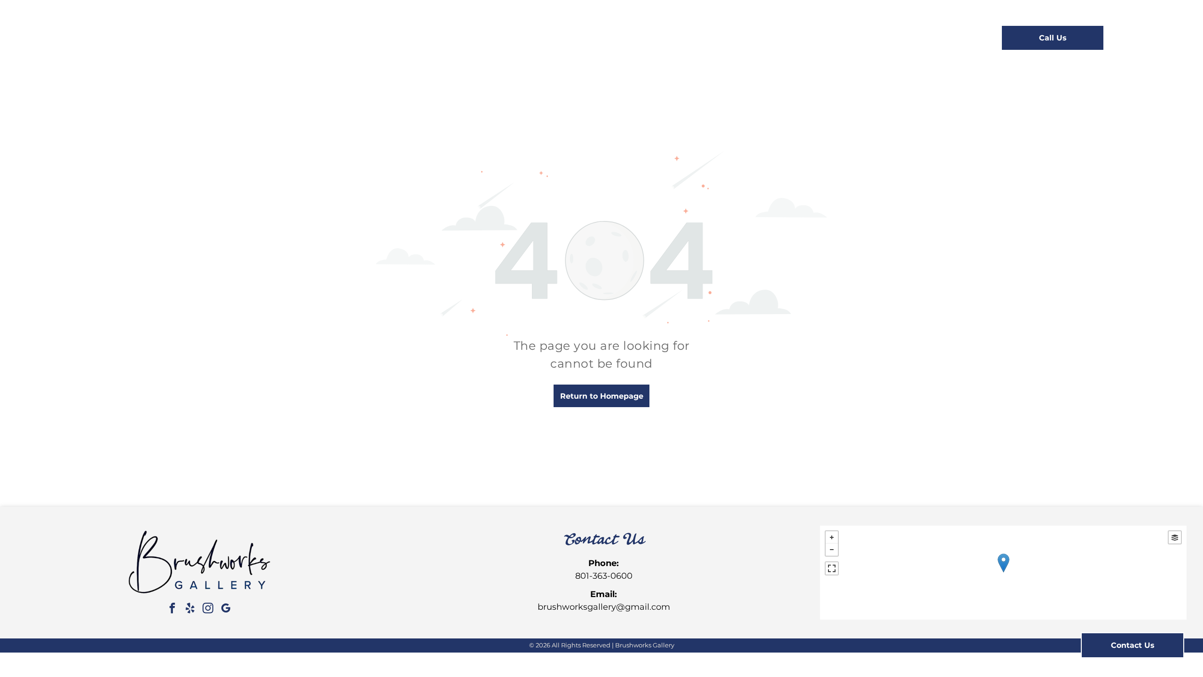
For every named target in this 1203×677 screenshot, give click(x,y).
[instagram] (208, 609)
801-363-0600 (604, 576)
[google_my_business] (226, 609)
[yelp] (190, 609)
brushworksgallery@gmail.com (604, 607)
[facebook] (172, 609)
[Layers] (1175, 537)
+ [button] (832, 537)
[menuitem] (428, 39)
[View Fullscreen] (832, 568)
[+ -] (1003, 573)
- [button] (832, 549)
